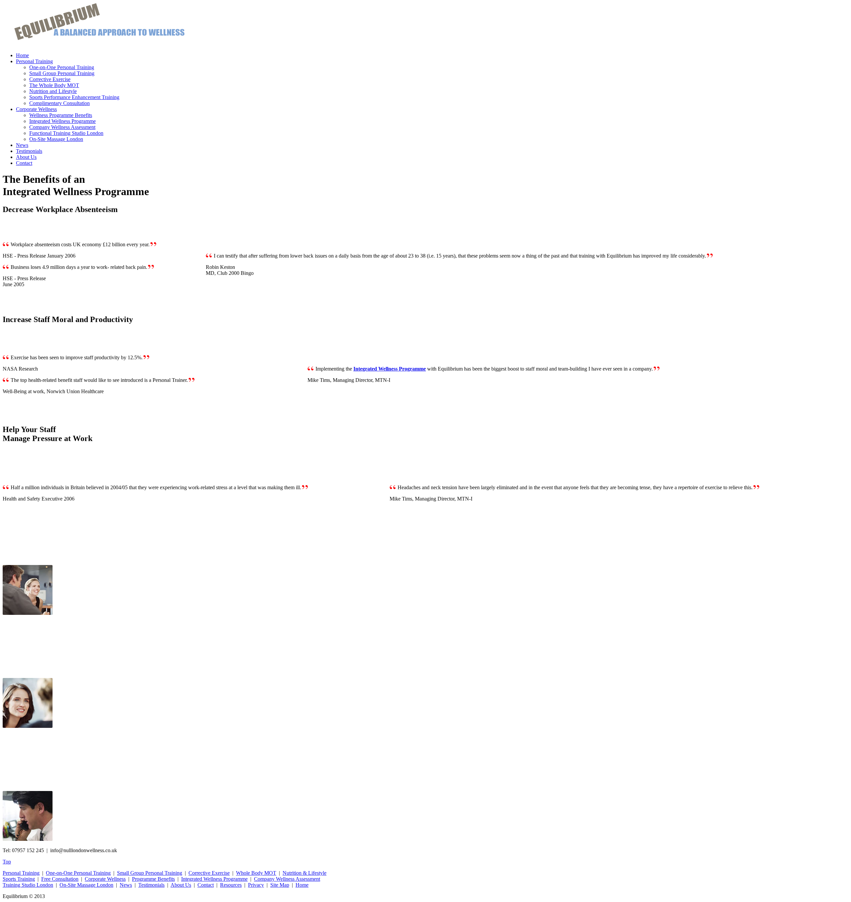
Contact (24, 163)
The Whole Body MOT (54, 85)
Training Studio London (28, 885)
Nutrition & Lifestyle (304, 873)
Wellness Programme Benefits (60, 115)
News (22, 145)
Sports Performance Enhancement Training (74, 97)
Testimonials (29, 151)
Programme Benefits (153, 879)
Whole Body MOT (256, 873)
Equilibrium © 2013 (24, 896)
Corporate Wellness (36, 109)
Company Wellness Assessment (62, 127)
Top (7, 861)
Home (22, 55)
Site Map (279, 885)
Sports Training (19, 879)
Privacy (256, 885)
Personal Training (34, 61)
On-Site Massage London (56, 139)
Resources (231, 885)
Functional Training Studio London (66, 133)
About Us (26, 157)
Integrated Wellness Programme (62, 121)
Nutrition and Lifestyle (53, 91)
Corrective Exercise (49, 79)
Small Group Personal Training (61, 73)
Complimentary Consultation (59, 103)
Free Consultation (59, 879)
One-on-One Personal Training (61, 67)
